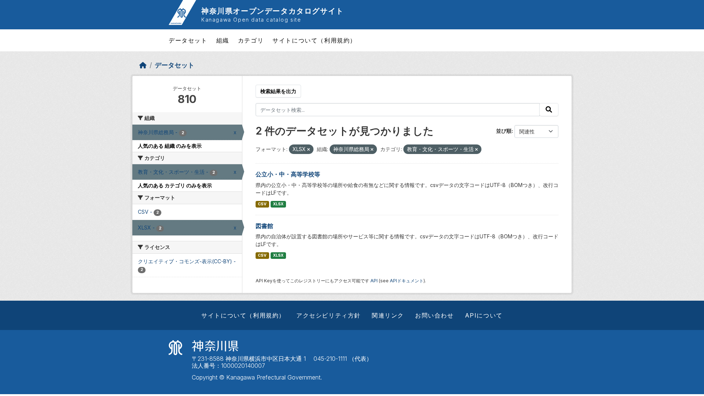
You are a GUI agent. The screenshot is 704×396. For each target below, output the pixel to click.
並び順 (503, 131)
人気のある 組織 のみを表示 (170, 146)
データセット (188, 40)
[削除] (308, 149)
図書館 (264, 226)
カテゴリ (251, 40)
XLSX (278, 204)
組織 (222, 40)
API (374, 280)
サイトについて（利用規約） (314, 40)
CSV (262, 204)
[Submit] (548, 109)
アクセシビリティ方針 (328, 315)
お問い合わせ (434, 315)
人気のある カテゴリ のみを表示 (175, 185)
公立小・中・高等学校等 (288, 174)
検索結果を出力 (278, 91)
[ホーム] (143, 65)
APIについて (484, 315)
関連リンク (388, 315)
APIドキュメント (406, 280)
